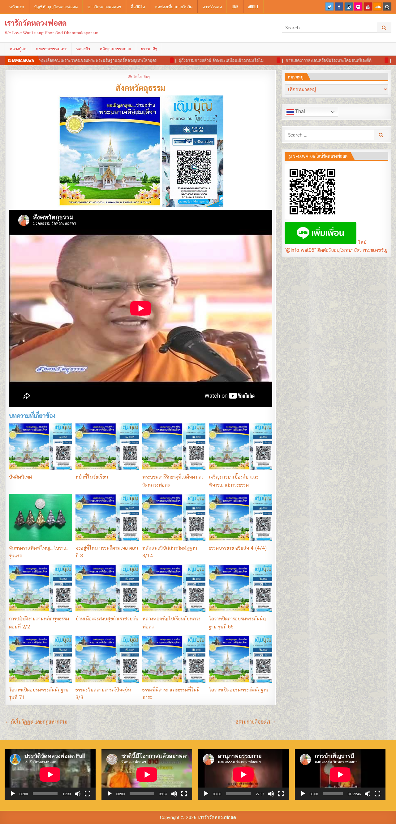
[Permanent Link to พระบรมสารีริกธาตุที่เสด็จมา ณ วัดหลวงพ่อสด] (173, 446)
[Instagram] (349, 6)
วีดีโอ (137, 76)
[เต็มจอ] (87, 794)
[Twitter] (329, 6)
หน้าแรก (16, 6)
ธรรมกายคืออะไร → (256, 721)
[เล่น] (13, 794)
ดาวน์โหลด (212, 6)
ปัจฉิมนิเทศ (20, 477)
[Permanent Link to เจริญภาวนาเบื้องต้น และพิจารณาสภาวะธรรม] (240, 446)
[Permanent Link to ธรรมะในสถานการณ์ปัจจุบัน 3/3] (107, 658)
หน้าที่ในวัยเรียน (91, 477)
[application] (50, 774)
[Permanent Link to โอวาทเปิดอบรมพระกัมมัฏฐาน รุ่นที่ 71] (40, 658)
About (253, 6)
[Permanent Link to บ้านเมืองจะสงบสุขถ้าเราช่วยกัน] (107, 588)
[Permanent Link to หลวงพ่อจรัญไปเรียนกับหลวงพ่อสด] (173, 588)
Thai (299, 111)
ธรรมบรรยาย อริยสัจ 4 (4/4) (238, 548)
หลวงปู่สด (18, 48)
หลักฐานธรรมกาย (115, 48)
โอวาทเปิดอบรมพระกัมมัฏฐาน (238, 690)
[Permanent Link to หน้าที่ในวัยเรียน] (107, 446)
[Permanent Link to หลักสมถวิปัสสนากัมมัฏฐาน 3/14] (173, 517)
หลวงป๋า (83, 48)
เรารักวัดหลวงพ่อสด (36, 22)
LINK (235, 6)
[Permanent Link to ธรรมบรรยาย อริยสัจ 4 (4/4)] (240, 517)
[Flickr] (358, 6)
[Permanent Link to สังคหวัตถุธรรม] (140, 151)
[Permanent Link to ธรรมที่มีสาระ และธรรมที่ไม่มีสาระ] (173, 658)
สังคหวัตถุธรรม (140, 87)
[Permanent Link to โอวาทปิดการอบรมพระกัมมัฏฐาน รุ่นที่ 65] (240, 588)
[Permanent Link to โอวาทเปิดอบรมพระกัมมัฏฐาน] (240, 658)
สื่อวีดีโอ (138, 6)
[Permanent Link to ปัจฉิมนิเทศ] (40, 446)
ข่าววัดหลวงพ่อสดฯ (104, 6)
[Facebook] (339, 6)
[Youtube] (368, 6)
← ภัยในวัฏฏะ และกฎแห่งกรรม (36, 721)
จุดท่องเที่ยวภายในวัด (173, 6)
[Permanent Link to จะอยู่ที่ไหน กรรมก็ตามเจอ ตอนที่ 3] (107, 517)
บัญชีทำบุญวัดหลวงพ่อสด (56, 6)
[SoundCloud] (377, 6)
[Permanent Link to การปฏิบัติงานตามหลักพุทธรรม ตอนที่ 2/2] (40, 588)
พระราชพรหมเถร (51, 48)
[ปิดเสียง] (78, 794)
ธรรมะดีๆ (149, 48)
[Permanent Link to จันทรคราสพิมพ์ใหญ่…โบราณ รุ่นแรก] (40, 517)
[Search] (387, 6)
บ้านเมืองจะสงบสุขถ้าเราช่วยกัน (106, 619)
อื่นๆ (147, 76)
